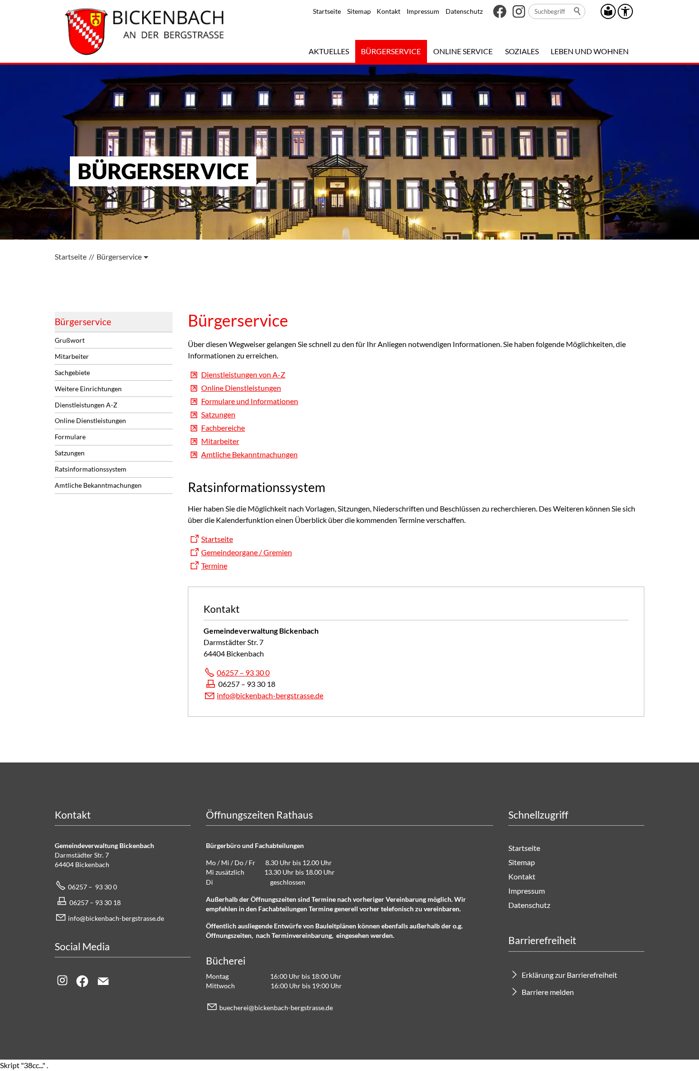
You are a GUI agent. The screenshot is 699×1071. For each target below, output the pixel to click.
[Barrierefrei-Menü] (625, 11)
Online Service (463, 51)
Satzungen (70, 453)
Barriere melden (548, 991)
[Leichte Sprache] (608, 11)
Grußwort (70, 340)
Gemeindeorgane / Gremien (246, 552)
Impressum (423, 11)
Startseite (327, 11)
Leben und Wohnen (590, 51)
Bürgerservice (391, 51)
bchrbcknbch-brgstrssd (274, 1007)
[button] (499, 11)
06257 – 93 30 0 (243, 672)
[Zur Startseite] (144, 31)
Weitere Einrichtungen (88, 389)
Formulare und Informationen (249, 400)
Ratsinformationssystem (90, 469)
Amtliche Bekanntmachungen (98, 485)
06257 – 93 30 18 (95, 902)
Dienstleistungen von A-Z (243, 374)
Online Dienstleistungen (90, 420)
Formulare (70, 437)
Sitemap (359, 11)
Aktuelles (329, 51)
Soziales (522, 51)
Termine (214, 565)
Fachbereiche (223, 427)
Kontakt (388, 11)
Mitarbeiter (72, 356)
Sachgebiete (72, 372)
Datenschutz (464, 11)
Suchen (577, 11)
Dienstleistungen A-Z (86, 405)
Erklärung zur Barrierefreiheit (569, 974)
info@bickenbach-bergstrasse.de (270, 695)
